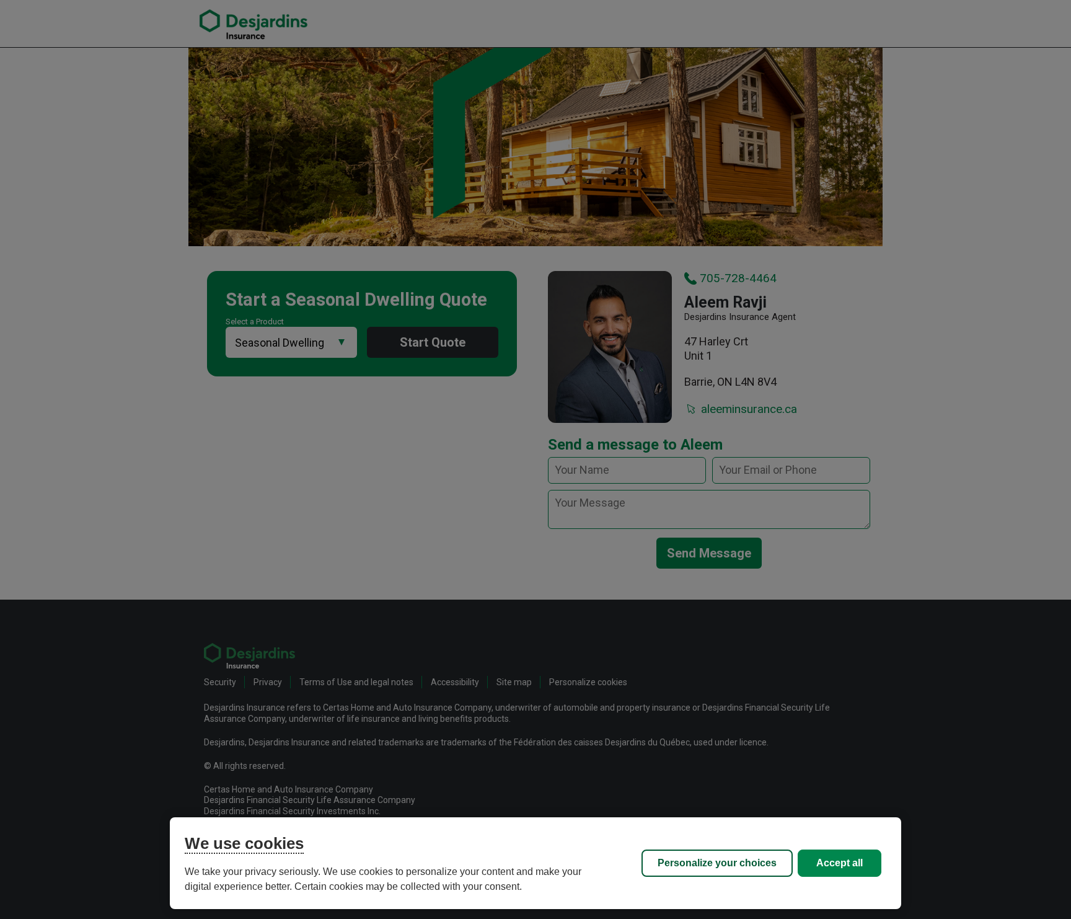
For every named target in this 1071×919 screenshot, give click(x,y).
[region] (535, 863)
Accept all (839, 863)
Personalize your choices (717, 863)
